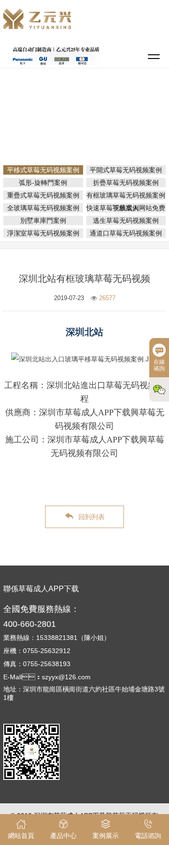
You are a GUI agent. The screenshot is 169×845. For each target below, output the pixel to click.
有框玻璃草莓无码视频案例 (125, 195)
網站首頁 (86, 114)
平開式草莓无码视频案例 (126, 170)
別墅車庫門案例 (43, 220)
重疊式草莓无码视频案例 (43, 195)
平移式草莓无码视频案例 (88, 127)
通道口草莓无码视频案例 (126, 233)
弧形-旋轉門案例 (43, 182)
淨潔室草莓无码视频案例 (43, 233)
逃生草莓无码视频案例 (126, 220)
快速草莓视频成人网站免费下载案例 (125, 208)
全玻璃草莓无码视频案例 (43, 208)
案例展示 (122, 114)
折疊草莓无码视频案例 (126, 182)
